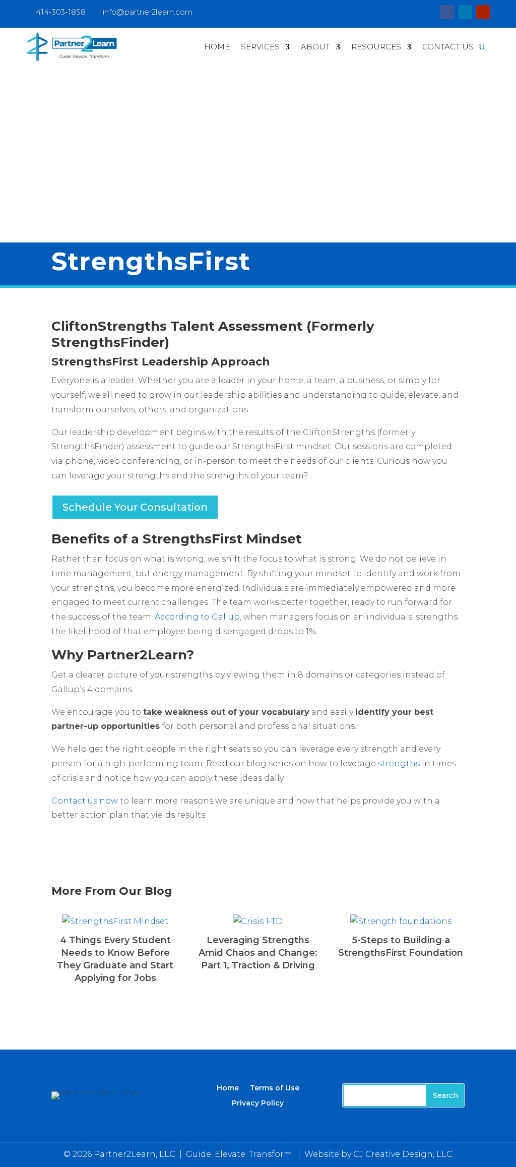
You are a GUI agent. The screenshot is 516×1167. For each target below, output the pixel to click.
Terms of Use (274, 1087)
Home (217, 46)
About (315, 46)
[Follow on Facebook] (447, 12)
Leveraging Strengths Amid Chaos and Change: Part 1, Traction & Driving (258, 953)
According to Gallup (197, 617)
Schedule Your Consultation (135, 507)
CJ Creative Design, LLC (403, 1154)
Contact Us (448, 46)
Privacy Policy (258, 1102)
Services (260, 46)
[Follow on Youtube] (483, 12)
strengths (399, 763)
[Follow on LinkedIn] (465, 12)
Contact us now (84, 801)
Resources (376, 46)
